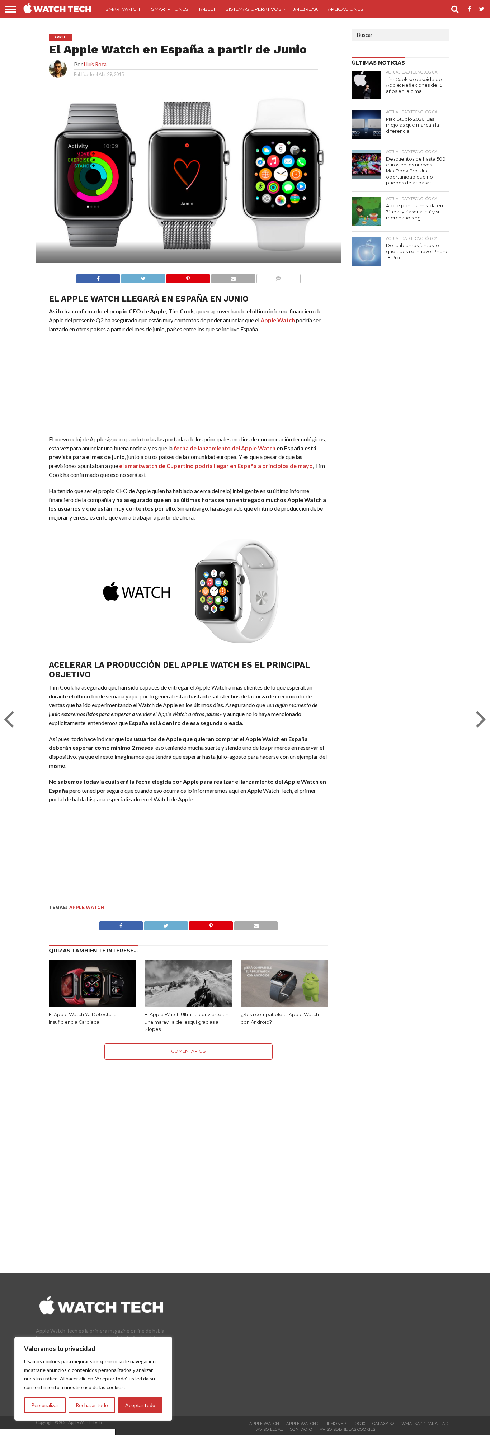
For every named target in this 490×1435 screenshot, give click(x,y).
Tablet (207, 9)
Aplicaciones (345, 9)
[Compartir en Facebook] (98, 276)
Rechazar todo (92, 1405)
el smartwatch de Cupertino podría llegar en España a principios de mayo (216, 465)
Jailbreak (305, 9)
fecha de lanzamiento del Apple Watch (224, 448)
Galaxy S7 (383, 1423)
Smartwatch (122, 9)
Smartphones (169, 9)
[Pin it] (188, 276)
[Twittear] (143, 276)
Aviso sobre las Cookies (347, 1429)
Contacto (301, 1429)
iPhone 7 (337, 1423)
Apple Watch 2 (303, 1423)
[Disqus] (189, 1149)
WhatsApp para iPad (424, 1423)
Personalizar (44, 1405)
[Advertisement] (188, 386)
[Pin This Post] (211, 923)
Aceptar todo (140, 1405)
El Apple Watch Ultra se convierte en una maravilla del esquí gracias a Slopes (186, 1022)
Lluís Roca (95, 64)
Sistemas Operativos (254, 9)
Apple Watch (277, 320)
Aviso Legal (269, 1429)
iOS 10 (359, 1423)
